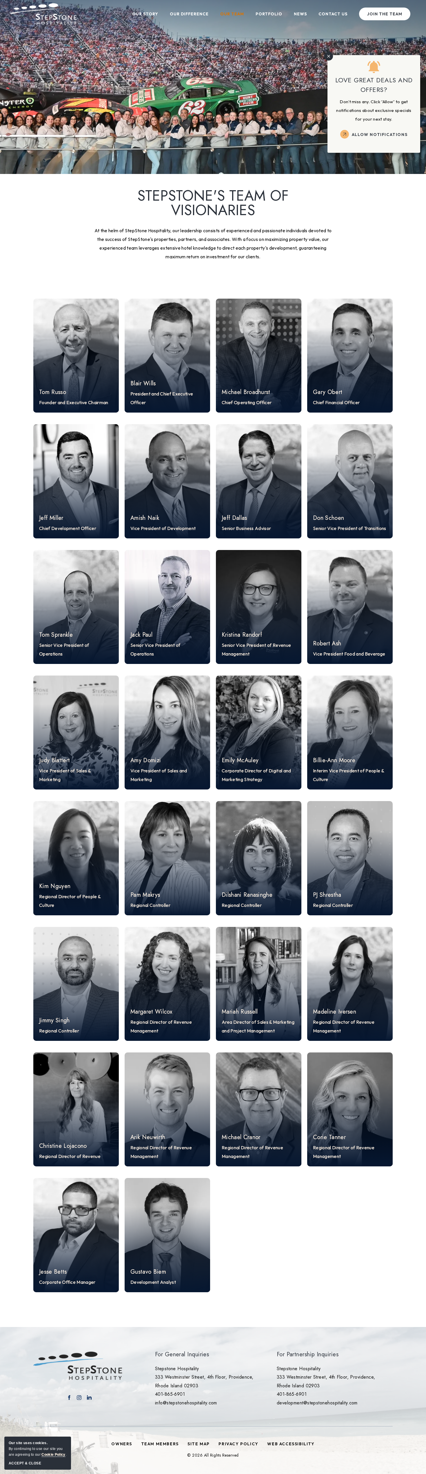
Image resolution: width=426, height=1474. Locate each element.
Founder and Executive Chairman (73, 402)
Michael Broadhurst (246, 392)
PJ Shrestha (327, 895)
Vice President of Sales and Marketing (158, 775)
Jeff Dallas (234, 518)
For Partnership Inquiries (307, 1354)
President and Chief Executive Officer (161, 398)
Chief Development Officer (67, 528)
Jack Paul (141, 635)
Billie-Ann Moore (334, 760)
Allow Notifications (379, 134)
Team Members (160, 1443)
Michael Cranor (241, 1137)
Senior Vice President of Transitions (349, 528)
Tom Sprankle (56, 635)
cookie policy (53, 1455)
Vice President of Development (163, 528)
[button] (76, 356)
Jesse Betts (53, 1272)
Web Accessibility (290, 1443)
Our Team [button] (232, 14)
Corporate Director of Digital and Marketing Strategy (256, 775)
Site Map (198, 1443)
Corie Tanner (329, 1137)
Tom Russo (52, 392)
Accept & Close (25, 1463)
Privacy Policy (238, 1443)
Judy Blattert (54, 760)
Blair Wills (143, 383)
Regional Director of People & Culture (70, 901)
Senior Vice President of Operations (64, 649)
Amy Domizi (145, 760)
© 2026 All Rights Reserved (213, 1455)
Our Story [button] (145, 14)
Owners (121, 1443)
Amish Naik (144, 518)
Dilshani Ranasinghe (247, 895)
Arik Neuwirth (147, 1137)
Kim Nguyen (54, 886)
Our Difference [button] (189, 14)
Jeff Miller (51, 518)
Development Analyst (153, 1282)
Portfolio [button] (269, 14)
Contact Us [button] (332, 14)
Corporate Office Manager (67, 1282)
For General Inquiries (182, 1354)
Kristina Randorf (242, 635)
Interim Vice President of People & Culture (348, 775)
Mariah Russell (240, 1012)
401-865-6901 (170, 1394)
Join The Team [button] (384, 14)
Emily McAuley (240, 760)
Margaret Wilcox (151, 1012)
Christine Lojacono (63, 1146)
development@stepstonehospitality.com (317, 1402)
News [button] (300, 14)
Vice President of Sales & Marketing (65, 775)
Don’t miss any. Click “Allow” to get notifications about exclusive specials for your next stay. (373, 110)
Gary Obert (327, 392)
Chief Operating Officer (247, 402)
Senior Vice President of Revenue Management (256, 649)
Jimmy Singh (54, 1020)
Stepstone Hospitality (177, 1368)
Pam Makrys (145, 895)
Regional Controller (150, 905)
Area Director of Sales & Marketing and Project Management (258, 1026)
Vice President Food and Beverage (349, 654)
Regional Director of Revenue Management (161, 1026)
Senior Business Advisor (246, 528)
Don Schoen (328, 518)
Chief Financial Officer (336, 402)
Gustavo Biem (148, 1272)
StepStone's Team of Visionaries (213, 202)
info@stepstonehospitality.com (186, 1402)
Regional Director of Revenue (70, 1156)
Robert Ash (327, 644)
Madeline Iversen (334, 1012)
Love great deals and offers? (374, 84)
